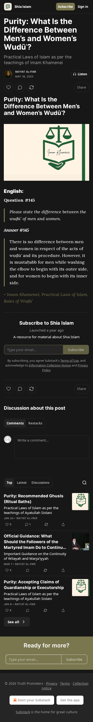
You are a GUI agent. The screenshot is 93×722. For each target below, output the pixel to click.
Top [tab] (9, 482)
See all (13, 621)
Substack (23, 712)
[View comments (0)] (20, 87)
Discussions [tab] (40, 482)
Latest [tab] (22, 482)
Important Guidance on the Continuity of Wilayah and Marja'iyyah (35, 556)
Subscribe (65, 7)
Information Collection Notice (50, 365)
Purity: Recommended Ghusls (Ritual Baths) (33, 499)
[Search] (84, 482)
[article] (46, 510)
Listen (82, 74)
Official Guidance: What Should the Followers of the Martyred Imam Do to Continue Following (34, 542)
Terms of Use (69, 360)
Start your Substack (34, 700)
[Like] (8, 87)
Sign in (83, 7)
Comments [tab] (15, 423)
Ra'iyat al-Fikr (25, 71)
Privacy (51, 683)
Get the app (70, 700)
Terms (65, 683)
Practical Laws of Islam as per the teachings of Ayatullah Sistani (31, 510)
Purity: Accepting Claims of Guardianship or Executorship (34, 585)
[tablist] (24, 423)
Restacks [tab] (35, 423)
